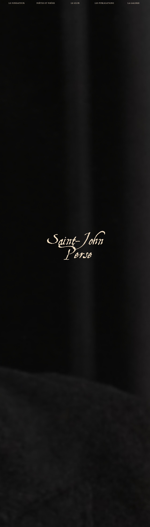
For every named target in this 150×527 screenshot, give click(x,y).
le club (75, 3)
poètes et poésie (45, 3)
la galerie (134, 3)
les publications (104, 3)
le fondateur (16, 3)
